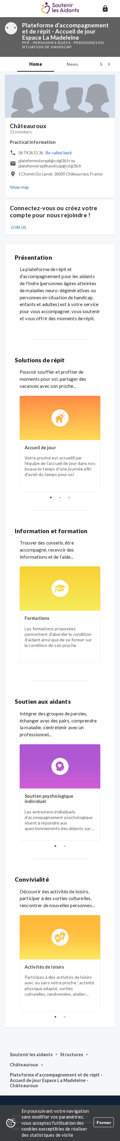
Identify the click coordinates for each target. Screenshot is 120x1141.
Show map (19, 187)
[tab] (35, 64)
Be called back (59, 153)
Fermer (104, 1122)
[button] (105, 8)
